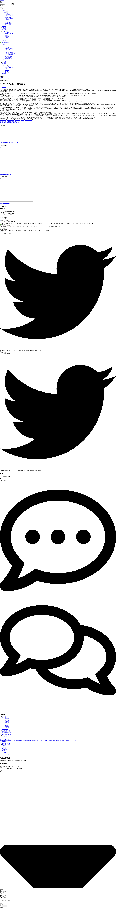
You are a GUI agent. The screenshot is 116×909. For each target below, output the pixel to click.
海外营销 (7, 723)
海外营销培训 (8, 51)
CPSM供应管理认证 (9, 52)
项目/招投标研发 (5, 736)
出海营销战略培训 (6, 744)
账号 (1, 899)
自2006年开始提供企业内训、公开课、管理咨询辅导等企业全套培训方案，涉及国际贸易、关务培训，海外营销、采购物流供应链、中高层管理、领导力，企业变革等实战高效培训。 (38, 740)
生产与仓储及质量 (6, 730)
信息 (1, 903)
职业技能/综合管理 (6, 731)
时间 (1, 771)
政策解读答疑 (8, 725)
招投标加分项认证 (9, 67)
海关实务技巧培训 (9, 49)
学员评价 (4, 747)
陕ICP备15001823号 (14, 755)
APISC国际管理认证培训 (10, 53)
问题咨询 (21, 768)
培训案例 (7, 72)
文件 (1, 905)
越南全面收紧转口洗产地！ (6, 174)
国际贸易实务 (8, 718)
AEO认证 (7, 66)
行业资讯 (4, 87)
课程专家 (4, 61)
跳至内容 (2, 0)
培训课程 (4, 45)
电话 (1, 893)
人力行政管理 (5, 729)
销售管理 (4, 735)
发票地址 (2, 895)
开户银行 (2, 897)
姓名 (1, 892)
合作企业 (4, 752)
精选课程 (4, 59)
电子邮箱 (2, 891)
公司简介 (4, 44)
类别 (1, 767)
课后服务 (7, 71)
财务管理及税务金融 (6, 732)
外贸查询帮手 (5, 749)
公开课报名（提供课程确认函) (8, 768)
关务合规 (7, 727)
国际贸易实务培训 (9, 48)
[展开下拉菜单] (7, 65)
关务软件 (7, 68)
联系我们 (4, 73)
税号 (1, 896)
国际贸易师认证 (8, 56)
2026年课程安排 (8, 47)
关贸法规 (7, 726)
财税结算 (7, 721)
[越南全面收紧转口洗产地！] (19, 171)
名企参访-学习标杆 (9, 58)
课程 (1, 770)
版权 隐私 (2, 755)
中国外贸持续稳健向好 (5, 203)
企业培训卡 (4, 745)
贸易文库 (4, 63)
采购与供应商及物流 (6, 734)
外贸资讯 (7, 70)
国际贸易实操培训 (6, 741)
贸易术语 (7, 720)
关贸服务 (4, 65)
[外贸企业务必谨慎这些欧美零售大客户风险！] (11, 140)
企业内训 (4, 62)
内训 (17, 768)
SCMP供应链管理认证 (9, 54)
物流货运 (7, 722)
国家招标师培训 (8, 57)
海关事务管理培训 (6, 743)
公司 (1, 890)
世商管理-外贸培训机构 (6, 739)
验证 (1, 904)
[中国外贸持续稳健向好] (16, 201)
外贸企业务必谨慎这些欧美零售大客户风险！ (9, 142)
